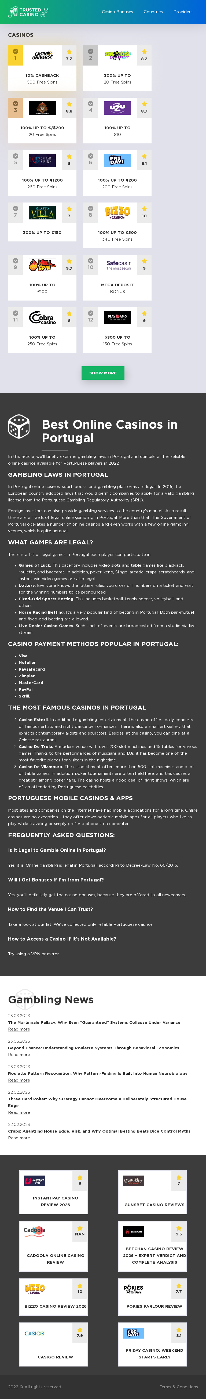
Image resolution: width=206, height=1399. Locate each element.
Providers (183, 12)
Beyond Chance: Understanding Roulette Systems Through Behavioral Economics (93, 1048)
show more (103, 373)
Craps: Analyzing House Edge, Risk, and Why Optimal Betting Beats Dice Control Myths (99, 1131)
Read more (19, 1029)
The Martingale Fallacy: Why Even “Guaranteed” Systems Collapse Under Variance (94, 1022)
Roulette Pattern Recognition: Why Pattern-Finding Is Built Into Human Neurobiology (97, 1073)
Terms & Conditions (179, 1387)
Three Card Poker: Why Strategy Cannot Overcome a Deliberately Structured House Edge (97, 1102)
